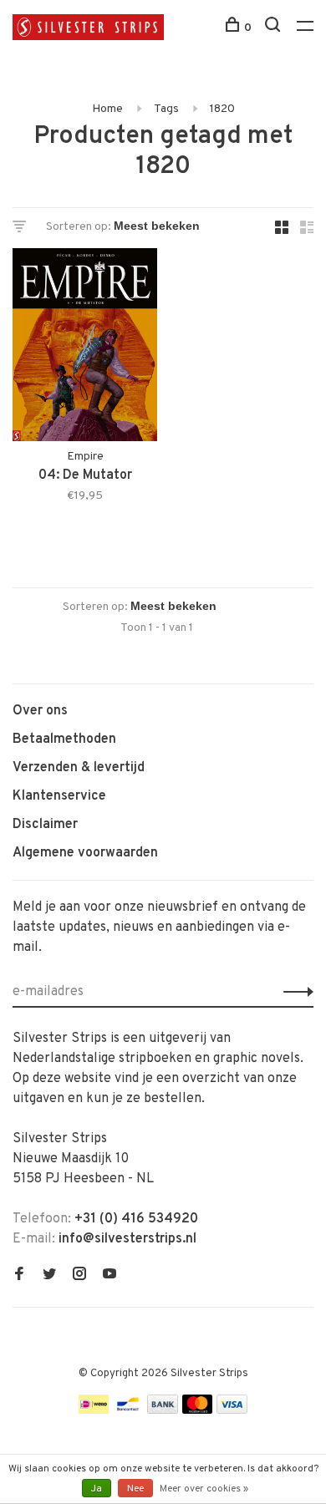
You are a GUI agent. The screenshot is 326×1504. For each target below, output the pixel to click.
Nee (135, 1489)
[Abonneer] (293, 991)
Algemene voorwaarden (85, 853)
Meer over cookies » (204, 1489)
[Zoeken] (274, 28)
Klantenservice (59, 796)
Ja (96, 1489)
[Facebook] (19, 1276)
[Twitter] (49, 1276)
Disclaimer (45, 824)
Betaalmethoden (64, 739)
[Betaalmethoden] (94, 1410)
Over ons (40, 711)
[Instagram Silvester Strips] (79, 1276)
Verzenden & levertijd (79, 768)
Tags (166, 109)
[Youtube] (109, 1276)
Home (107, 109)
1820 (222, 109)
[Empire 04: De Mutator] (85, 348)
